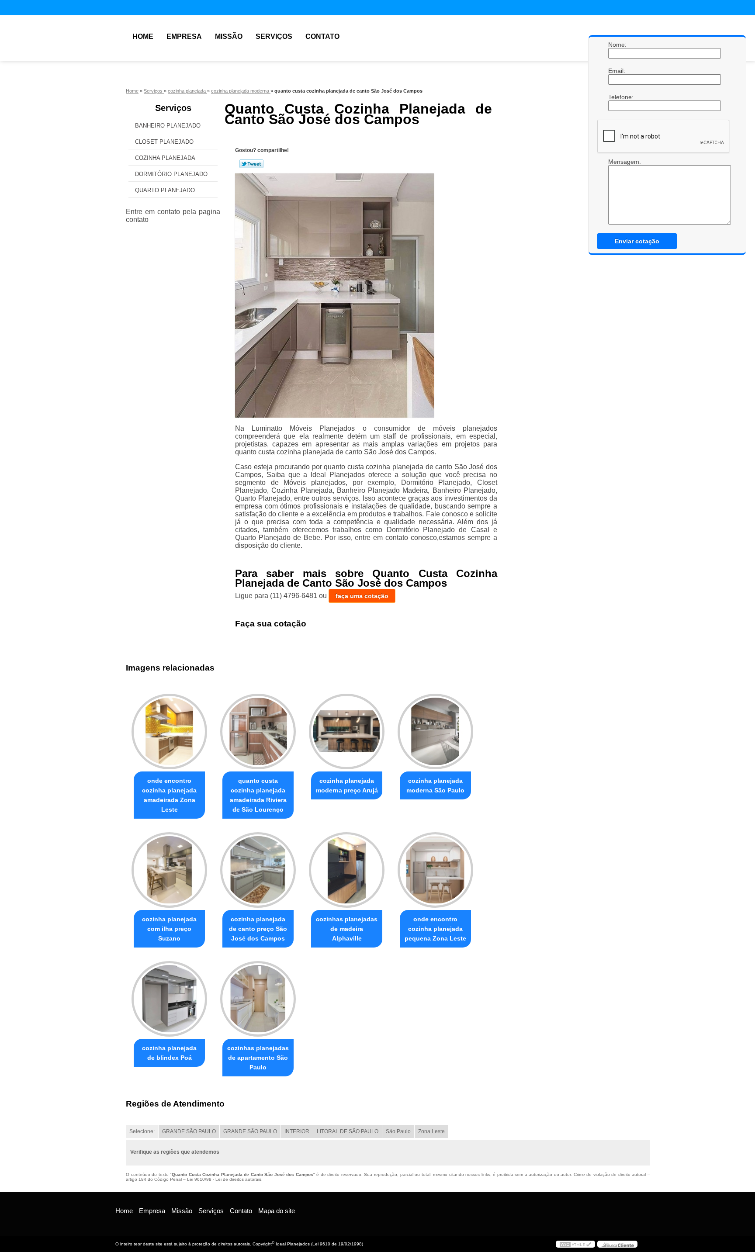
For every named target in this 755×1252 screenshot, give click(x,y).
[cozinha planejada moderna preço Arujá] (346, 731)
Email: (617, 70)
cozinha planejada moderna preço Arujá (347, 785)
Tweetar (251, 163)
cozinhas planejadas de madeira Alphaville (347, 929)
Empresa (184, 36)
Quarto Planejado (165, 190)
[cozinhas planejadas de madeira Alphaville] (346, 870)
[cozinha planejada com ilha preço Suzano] (169, 870)
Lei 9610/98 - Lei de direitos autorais (224, 1179)
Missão (228, 36)
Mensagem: (617, 161)
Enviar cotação (637, 241)
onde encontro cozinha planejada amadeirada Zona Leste (169, 795)
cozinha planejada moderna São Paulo (435, 785)
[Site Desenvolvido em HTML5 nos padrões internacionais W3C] (575, 1244)
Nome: (617, 44)
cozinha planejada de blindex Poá (169, 1052)
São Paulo (398, 1131)
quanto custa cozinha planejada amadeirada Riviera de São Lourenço (258, 795)
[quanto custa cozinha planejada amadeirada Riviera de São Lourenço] (258, 731)
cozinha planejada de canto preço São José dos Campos (258, 929)
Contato (322, 36)
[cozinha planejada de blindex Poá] (169, 999)
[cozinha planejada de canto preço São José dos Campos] (258, 870)
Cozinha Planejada (165, 158)
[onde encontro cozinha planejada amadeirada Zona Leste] (169, 731)
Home (142, 36)
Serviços (274, 36)
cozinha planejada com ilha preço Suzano (169, 929)
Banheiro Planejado (168, 125)
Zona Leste (431, 1131)
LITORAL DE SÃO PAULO (347, 1131)
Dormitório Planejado (171, 174)
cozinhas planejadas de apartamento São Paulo (258, 1057)
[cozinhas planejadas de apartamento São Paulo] (258, 999)
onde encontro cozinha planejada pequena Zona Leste (435, 929)
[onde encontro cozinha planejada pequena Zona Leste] (435, 870)
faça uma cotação (362, 595)
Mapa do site (276, 1210)
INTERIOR (296, 1131)
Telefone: (617, 96)
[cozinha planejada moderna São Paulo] (435, 731)
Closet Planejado (164, 141)
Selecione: (142, 1131)
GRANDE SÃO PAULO (189, 1131)
